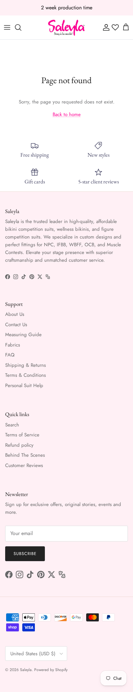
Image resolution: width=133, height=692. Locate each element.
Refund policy (19, 445)
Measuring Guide (23, 334)
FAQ (10, 354)
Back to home (67, 114)
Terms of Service (22, 434)
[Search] (21, 27)
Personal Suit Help (24, 385)
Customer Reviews (24, 465)
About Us (14, 314)
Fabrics (12, 344)
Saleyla (26, 670)
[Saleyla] (66, 27)
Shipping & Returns (25, 365)
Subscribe (25, 554)
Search (12, 424)
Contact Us (16, 324)
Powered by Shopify (50, 670)
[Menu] (7, 27)
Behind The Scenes (25, 455)
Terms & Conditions (25, 375)
